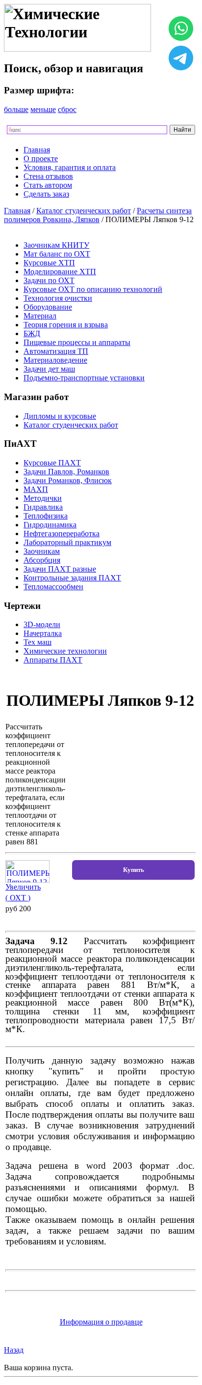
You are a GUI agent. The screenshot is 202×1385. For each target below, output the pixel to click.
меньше (43, 109)
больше (16, 109)
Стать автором (48, 185)
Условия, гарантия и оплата (70, 167)
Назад (14, 1350)
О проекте (41, 158)
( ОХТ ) (17, 898)
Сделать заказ (46, 194)
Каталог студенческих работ (83, 210)
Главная (37, 149)
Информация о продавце (101, 1322)
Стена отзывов (48, 176)
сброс (67, 109)
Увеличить (23, 887)
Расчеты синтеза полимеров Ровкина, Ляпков (98, 215)
